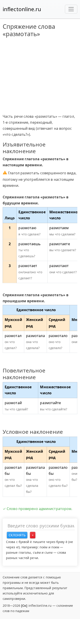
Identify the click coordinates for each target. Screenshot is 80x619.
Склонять (17, 535)
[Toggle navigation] (71, 9)
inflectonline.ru (22, 9)
